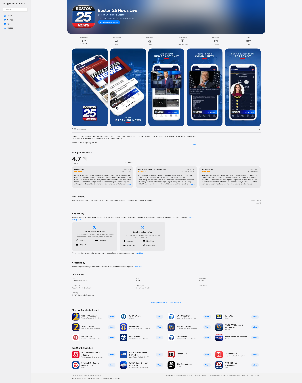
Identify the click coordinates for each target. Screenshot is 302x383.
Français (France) (215, 375)
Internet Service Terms (79, 378)
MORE (129, 184)
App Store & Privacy (94, 378)
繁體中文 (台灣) (255, 375)
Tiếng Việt (245, 375)
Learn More (139, 253)
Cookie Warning (107, 378)
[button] (15, 16)
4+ (200, 288)
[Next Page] (263, 87)
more (195, 145)
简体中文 (205, 375)
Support (117, 378)
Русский (197, 375)
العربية (190, 375)
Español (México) (181, 375)
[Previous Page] (69, 87)
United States (169, 375)
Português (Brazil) (234, 375)
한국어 (224, 375)
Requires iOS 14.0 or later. (81, 288)
